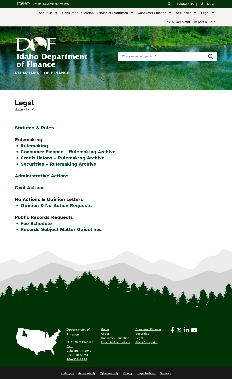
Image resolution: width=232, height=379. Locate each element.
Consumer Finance (152, 13)
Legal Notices (146, 373)
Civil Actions (30, 188)
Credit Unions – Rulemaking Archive (63, 158)
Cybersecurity (109, 373)
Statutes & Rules (34, 128)
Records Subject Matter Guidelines (61, 229)
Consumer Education (78, 13)
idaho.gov (67, 373)
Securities (183, 13)
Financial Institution (112, 13)
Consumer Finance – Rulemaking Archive (68, 152)
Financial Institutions (115, 342)
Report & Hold (205, 22)
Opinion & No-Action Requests (56, 206)
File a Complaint (177, 22)
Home (19, 109)
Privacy (127, 373)
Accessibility (87, 373)
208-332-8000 (77, 359)
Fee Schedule (36, 223)
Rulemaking (34, 146)
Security (165, 373)
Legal (205, 13)
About (105, 334)
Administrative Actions (42, 176)
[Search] (169, 4)
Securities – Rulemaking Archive (58, 164)
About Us (46, 13)
